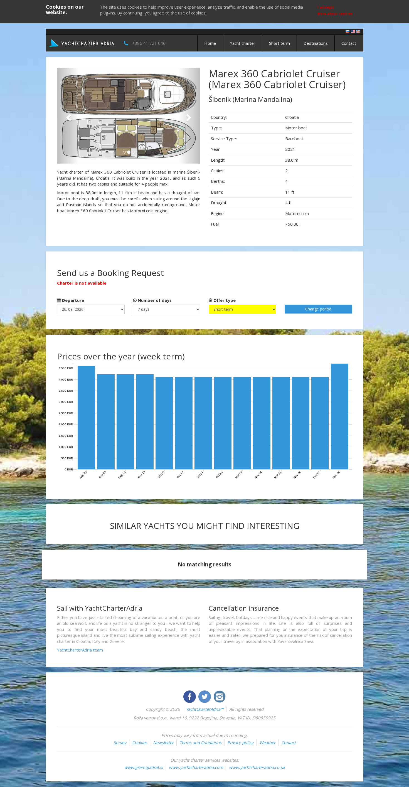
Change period (318, 309)
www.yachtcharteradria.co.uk (257, 767)
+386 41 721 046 (149, 43)
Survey (120, 742)
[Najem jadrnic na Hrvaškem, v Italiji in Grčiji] (347, 31)
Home (210, 43)
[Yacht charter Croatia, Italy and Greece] (353, 31)
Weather (267, 742)
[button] (67, 116)
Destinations (316, 43)
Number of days (154, 300)
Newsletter (163, 742)
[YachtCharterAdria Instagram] (219, 696)
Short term (279, 43)
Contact (348, 43)
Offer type (224, 300)
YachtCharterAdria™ (204, 709)
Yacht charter (242, 43)
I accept (325, 7)
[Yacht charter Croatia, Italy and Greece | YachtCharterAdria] (82, 42)
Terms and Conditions (200, 742)
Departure (72, 300)
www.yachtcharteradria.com (196, 767)
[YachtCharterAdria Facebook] (190, 696)
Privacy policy (240, 742)
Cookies (139, 742)
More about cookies (335, 13)
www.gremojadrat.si (143, 767)
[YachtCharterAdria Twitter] (205, 696)
